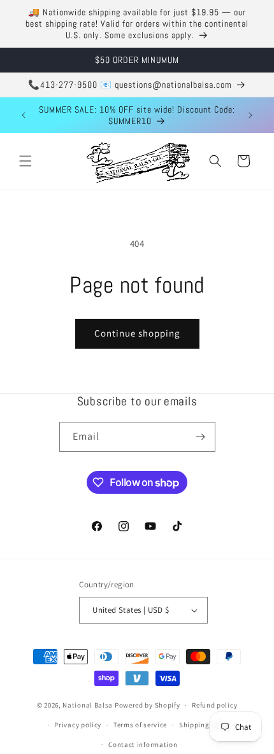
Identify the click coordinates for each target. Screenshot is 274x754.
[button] (25, 161)
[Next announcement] (250, 115)
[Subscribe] (201, 437)
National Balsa (87, 705)
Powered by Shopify (147, 705)
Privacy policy (77, 724)
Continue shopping (137, 333)
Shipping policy (205, 724)
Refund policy (214, 705)
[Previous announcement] (24, 115)
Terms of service (140, 724)
